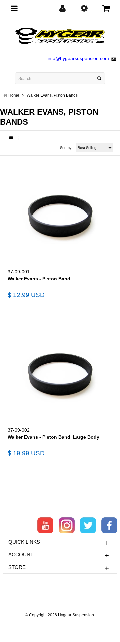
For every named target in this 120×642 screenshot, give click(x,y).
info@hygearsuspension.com (78, 58)
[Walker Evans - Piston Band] (60, 214)
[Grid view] (11, 138)
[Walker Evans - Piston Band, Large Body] (60, 373)
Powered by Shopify (60, 624)
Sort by (66, 148)
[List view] (20, 138)
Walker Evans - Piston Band (39, 278)
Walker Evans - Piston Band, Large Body (53, 437)
